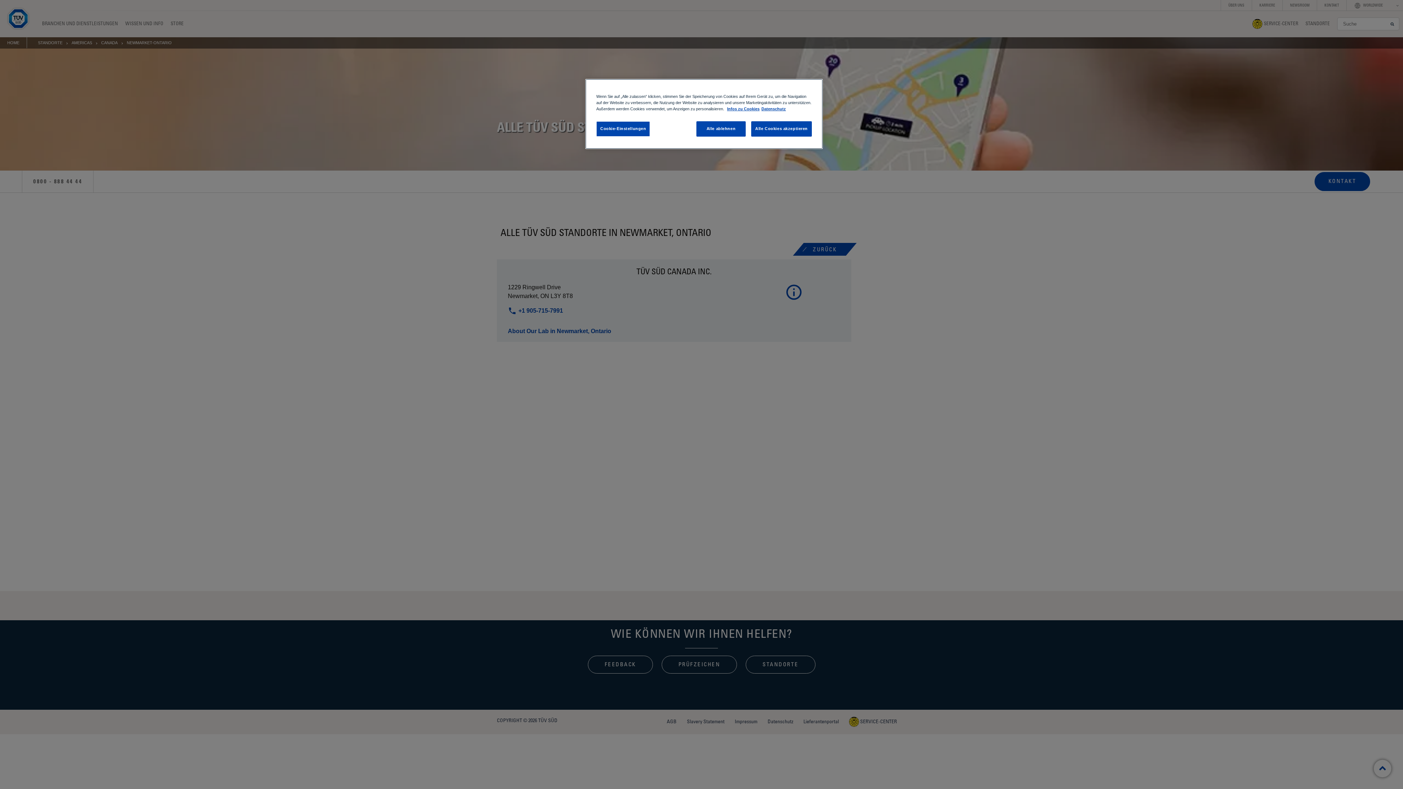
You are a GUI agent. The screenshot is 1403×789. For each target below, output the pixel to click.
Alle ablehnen (721, 128)
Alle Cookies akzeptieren (781, 128)
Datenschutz (773, 109)
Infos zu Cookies (743, 109)
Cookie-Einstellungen (623, 128)
